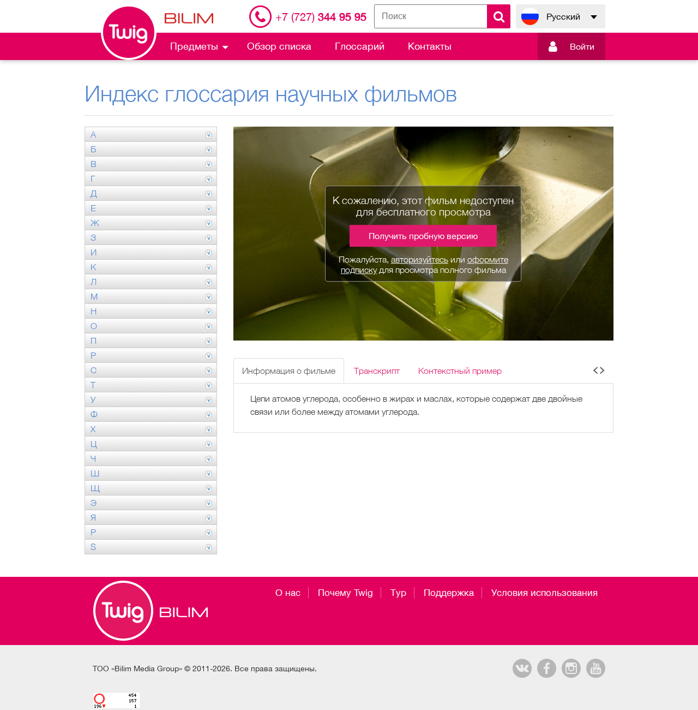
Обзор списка (279, 46)
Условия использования (544, 592)
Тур (398, 592)
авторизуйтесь (419, 259)
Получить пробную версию (423, 236)
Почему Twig (345, 592)
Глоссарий (359, 46)
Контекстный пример (460, 370)
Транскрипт (377, 370)
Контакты (430, 46)
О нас (287, 592)
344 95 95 (320, 16)
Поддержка (449, 592)
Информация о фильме (288, 370)
